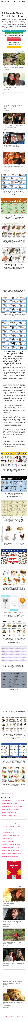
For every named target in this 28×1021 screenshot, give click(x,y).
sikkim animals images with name (14, 35)
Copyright (14, 1018)
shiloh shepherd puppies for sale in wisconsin (14, 30)
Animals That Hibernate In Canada (10, 809)
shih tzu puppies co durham (14, 44)
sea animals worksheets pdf (14, 37)
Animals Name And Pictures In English (11, 853)
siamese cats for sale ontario (14, 40)
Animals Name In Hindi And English (10, 850)
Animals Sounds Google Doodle (10, 803)
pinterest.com (10, 793)
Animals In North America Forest (10, 832)
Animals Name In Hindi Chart (9, 812)
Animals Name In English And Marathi (11, 818)
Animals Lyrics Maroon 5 (8, 841)
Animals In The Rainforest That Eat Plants (12, 806)
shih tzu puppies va (14, 42)
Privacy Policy (20, 1016)
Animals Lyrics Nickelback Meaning (10, 824)
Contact (12, 1016)
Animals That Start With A (8, 821)
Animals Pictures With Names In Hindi (11, 835)
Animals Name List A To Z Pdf (9, 815)
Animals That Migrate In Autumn (10, 829)
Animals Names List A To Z (8, 838)
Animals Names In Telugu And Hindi (11, 847)
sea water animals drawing (14, 47)
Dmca (6, 1016)
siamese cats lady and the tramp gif (14, 33)
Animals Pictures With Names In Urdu (11, 844)
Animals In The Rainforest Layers (10, 856)
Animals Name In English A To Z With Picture (13, 800)
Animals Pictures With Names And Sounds (12, 827)
